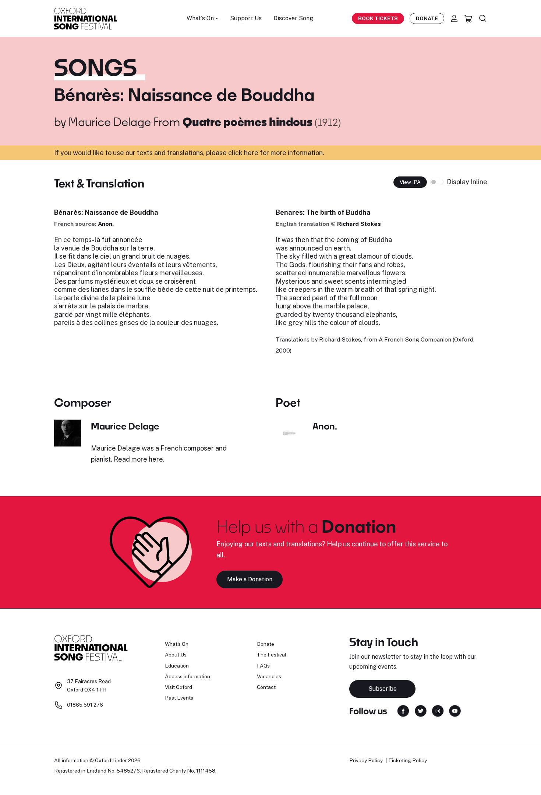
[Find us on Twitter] (421, 710)
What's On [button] (200, 18)
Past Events (179, 698)
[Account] (454, 18)
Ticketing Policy (407, 760)
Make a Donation (249, 579)
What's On (176, 644)
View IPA (410, 182)
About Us (176, 655)
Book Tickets (378, 18)
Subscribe (382, 688)
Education (177, 666)
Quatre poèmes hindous (249, 121)
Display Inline (467, 182)
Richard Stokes (359, 223)
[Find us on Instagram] (438, 710)
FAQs (263, 666)
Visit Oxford (178, 687)
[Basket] (468, 18)
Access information (187, 676)
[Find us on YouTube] (455, 710)
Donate (427, 18)
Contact (266, 687)
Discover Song (293, 18)
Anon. (106, 223)
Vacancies (269, 676)
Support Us (246, 18)
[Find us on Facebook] (403, 710)
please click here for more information (264, 153)
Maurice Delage (109, 121)
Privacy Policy (366, 760)
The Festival (271, 655)
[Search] (482, 18)
